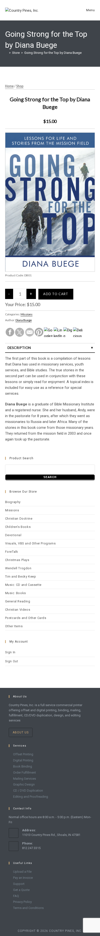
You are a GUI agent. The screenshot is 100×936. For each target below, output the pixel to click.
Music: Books (15, 593)
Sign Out (11, 661)
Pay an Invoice (23, 878)
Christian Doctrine (19, 518)
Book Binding (22, 766)
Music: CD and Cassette (23, 585)
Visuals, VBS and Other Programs (30, 543)
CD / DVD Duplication (28, 790)
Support (19, 884)
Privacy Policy (22, 902)
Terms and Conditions (28, 908)
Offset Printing (23, 754)
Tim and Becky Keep (20, 576)
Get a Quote (21, 890)
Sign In (10, 652)
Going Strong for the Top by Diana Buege (53, 53)
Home (9, 86)
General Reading (17, 601)
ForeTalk (11, 551)
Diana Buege (24, 320)
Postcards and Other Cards (25, 618)
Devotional (13, 535)
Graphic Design (24, 784)
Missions (27, 314)
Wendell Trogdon (18, 568)
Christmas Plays (17, 560)
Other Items (14, 626)
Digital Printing (23, 760)
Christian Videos (17, 609)
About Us (21, 732)
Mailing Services (24, 778)
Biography (13, 502)
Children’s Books (18, 527)
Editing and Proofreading (30, 796)
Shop (20, 86)
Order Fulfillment (24, 772)
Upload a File (22, 871)
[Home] (6, 53)
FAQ (16, 896)
